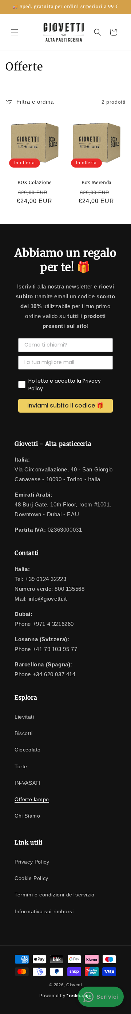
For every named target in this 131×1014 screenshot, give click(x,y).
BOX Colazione (34, 182)
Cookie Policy (31, 878)
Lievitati (24, 717)
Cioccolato (28, 750)
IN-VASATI (27, 783)
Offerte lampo (32, 799)
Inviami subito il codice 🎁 (65, 405)
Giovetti (74, 985)
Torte (21, 766)
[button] (15, 32)
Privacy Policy (32, 862)
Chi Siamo (27, 816)
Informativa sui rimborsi (44, 911)
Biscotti (24, 733)
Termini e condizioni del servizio (55, 895)
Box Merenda (96, 182)
